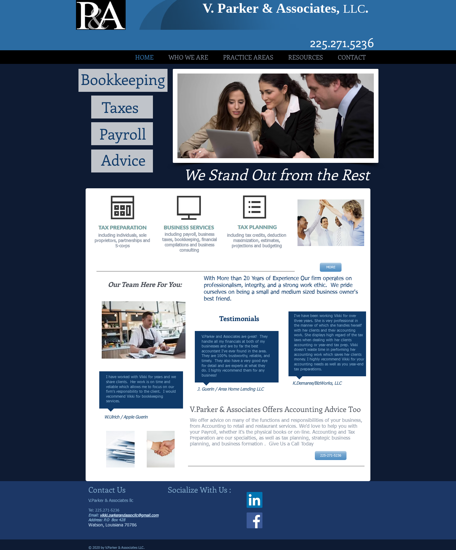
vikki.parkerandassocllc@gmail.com (129, 515)
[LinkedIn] (254, 500)
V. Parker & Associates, (273, 8)
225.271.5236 (342, 42)
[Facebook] (254, 520)
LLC (354, 8)
